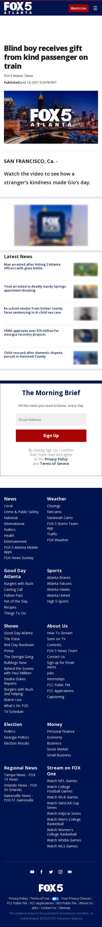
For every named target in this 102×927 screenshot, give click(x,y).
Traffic (52, 534)
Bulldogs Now (15, 662)
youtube (32, 872)
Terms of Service (54, 463)
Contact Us (56, 656)
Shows (11, 626)
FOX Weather (57, 540)
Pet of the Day (15, 601)
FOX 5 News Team (62, 650)
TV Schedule (14, 711)
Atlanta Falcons (59, 583)
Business (54, 743)
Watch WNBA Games (64, 840)
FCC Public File (58, 684)
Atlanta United (58, 595)
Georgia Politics (16, 737)
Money (54, 724)
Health (9, 535)
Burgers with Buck (18, 583)
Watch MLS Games (62, 846)
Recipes (10, 607)
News (29, 76)
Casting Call (13, 589)
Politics (9, 529)
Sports (54, 570)
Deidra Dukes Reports (15, 681)
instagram (60, 872)
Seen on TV (56, 638)
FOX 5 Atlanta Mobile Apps (21, 549)
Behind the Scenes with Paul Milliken (19, 670)
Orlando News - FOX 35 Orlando (20, 787)
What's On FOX (16, 705)
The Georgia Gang (18, 656)
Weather (56, 499)
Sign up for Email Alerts (60, 664)
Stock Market (57, 749)
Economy (54, 737)
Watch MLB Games (62, 797)
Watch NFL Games (62, 780)
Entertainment (15, 541)
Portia (9, 650)
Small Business (59, 755)
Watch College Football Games (60, 788)
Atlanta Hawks (58, 589)
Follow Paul (13, 595)
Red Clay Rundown (19, 644)
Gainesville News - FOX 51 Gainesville (18, 797)
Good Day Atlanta (15, 573)
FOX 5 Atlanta (13, 76)
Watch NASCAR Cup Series (63, 805)
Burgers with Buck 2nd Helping (18, 691)
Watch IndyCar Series (64, 813)
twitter (51, 872)
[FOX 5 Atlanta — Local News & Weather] (18, 8)
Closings (53, 505)
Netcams (54, 511)
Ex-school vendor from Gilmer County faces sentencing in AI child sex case (33, 310)
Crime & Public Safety (21, 511)
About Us (57, 626)
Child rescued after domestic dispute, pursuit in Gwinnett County (33, 354)
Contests (54, 644)
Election (13, 724)
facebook (42, 872)
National (11, 517)
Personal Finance (61, 731)
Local (8, 505)
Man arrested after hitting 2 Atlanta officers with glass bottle (32, 266)
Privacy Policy (56, 459)
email (70, 872)
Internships (56, 679)
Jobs (50, 673)
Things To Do (15, 613)
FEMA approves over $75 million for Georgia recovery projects (31, 332)
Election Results (16, 743)
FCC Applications (60, 690)
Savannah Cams (60, 517)
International (14, 523)
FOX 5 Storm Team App (62, 525)
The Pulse (12, 638)
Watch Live (78, 8)
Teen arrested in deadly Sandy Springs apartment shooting (35, 288)
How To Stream (60, 633)
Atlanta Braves (59, 577)
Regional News (20, 768)
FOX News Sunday (18, 557)
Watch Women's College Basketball (61, 832)
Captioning (55, 696)
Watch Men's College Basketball (64, 821)
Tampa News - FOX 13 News (19, 777)
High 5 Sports (58, 601)
